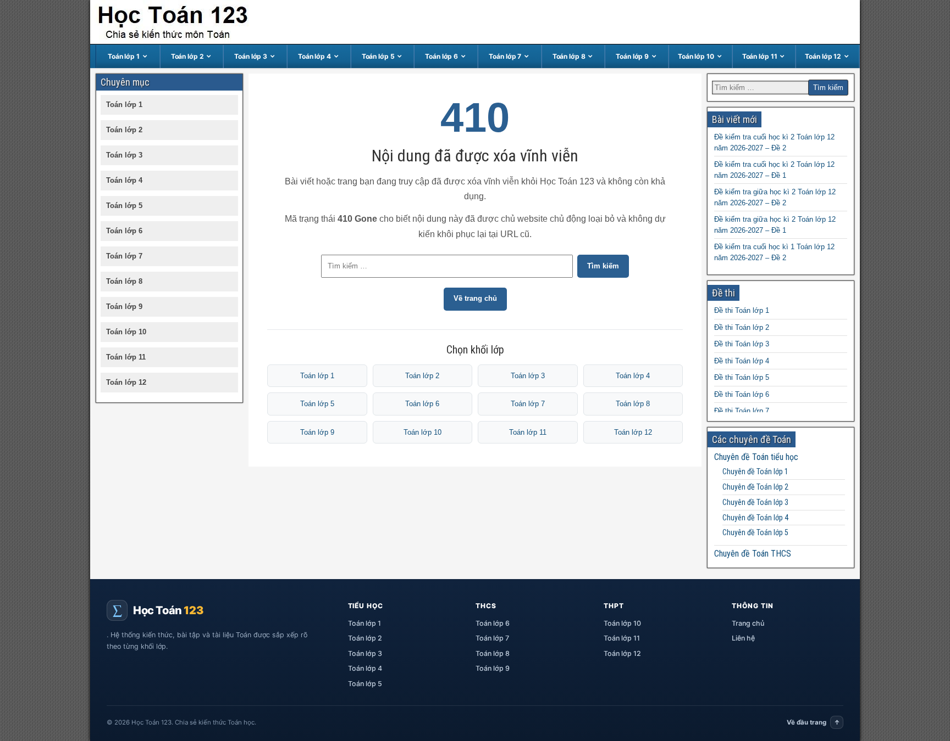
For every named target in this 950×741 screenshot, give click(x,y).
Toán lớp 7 (505, 56)
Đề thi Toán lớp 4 (741, 361)
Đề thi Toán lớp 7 (741, 411)
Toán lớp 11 (759, 56)
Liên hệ (743, 638)
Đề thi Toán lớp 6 (741, 394)
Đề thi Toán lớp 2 (741, 327)
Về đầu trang (813, 722)
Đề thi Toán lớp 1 (741, 310)
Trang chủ (748, 623)
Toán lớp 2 (187, 56)
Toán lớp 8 (569, 56)
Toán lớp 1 (124, 56)
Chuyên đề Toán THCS (752, 553)
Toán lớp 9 (632, 56)
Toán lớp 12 (823, 56)
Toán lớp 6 (441, 56)
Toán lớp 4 (314, 56)
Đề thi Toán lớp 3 (741, 344)
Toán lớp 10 (696, 56)
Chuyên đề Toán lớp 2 (755, 486)
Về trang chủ (475, 298)
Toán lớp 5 (378, 56)
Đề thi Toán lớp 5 (741, 377)
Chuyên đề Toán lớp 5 (755, 532)
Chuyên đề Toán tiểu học (756, 457)
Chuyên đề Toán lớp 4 (755, 517)
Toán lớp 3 (250, 56)
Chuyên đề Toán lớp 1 (755, 471)
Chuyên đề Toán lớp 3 (755, 502)
